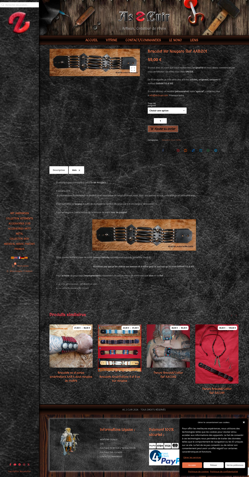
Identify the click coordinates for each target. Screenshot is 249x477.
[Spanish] (26, 257)
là (149, 257)
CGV (102, 444)
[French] (19, 257)
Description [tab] (59, 170)
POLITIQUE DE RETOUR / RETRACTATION (117, 448)
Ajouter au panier (165, 128)
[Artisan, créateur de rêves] (19, 22)
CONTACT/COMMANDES (111, 457)
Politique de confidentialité (224, 471)
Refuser (213, 465)
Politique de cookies (198, 471)
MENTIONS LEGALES (108, 439)
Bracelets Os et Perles (171, 140)
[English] (16, 257)
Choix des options (74, 368)
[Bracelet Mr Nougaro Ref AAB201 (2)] (144, 235)
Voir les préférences (235, 465)
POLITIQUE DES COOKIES (111, 452)
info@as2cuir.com (158, 95)
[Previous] (232, 315)
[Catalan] (12, 257)
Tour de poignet (152, 104)
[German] (23, 257)
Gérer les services (192, 457)
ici (119, 257)
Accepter (192, 465)
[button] (244, 422)
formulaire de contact (78, 288)
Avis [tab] (76, 170)
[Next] (236, 315)
